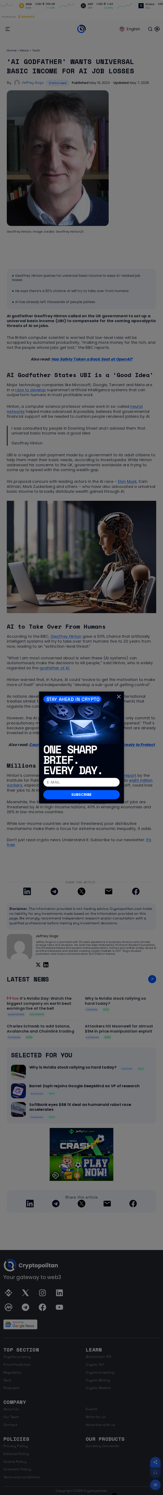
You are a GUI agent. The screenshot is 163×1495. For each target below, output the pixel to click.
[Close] (119, 697)
